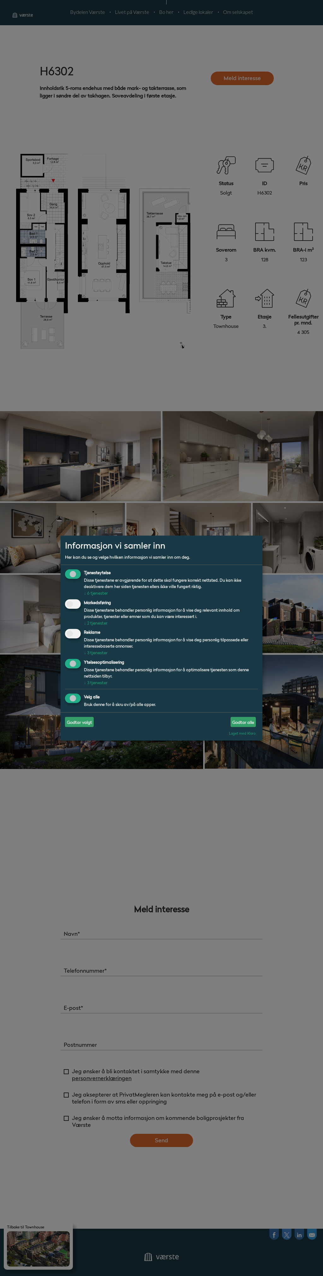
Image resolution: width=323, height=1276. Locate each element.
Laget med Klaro (242, 733)
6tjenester (96, 593)
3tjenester (96, 652)
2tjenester (96, 622)
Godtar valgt (79, 722)
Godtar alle (243, 722)
